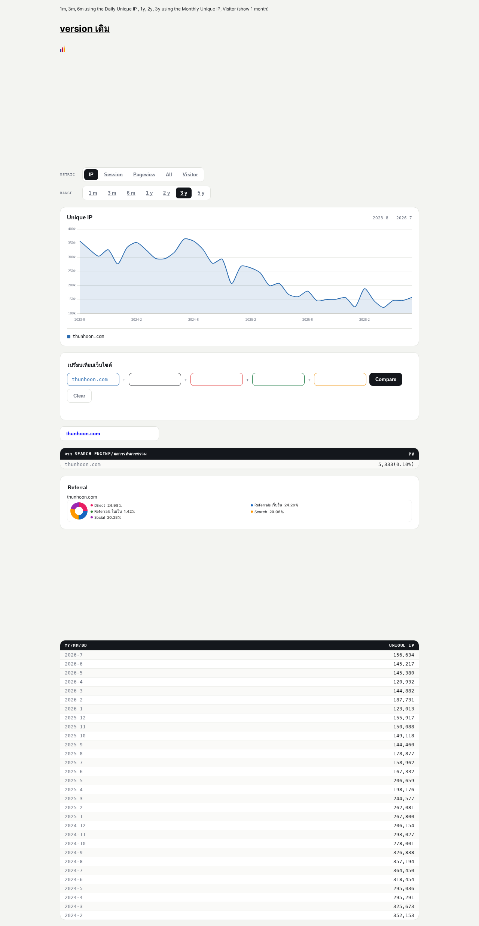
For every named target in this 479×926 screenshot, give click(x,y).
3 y (183, 193)
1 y (149, 193)
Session (113, 174)
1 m (93, 193)
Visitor (190, 174)
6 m (131, 193)
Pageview (144, 174)
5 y (201, 193)
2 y (166, 193)
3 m (112, 193)
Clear (79, 396)
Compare (385, 379)
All (169, 174)
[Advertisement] (239, 108)
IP (91, 174)
